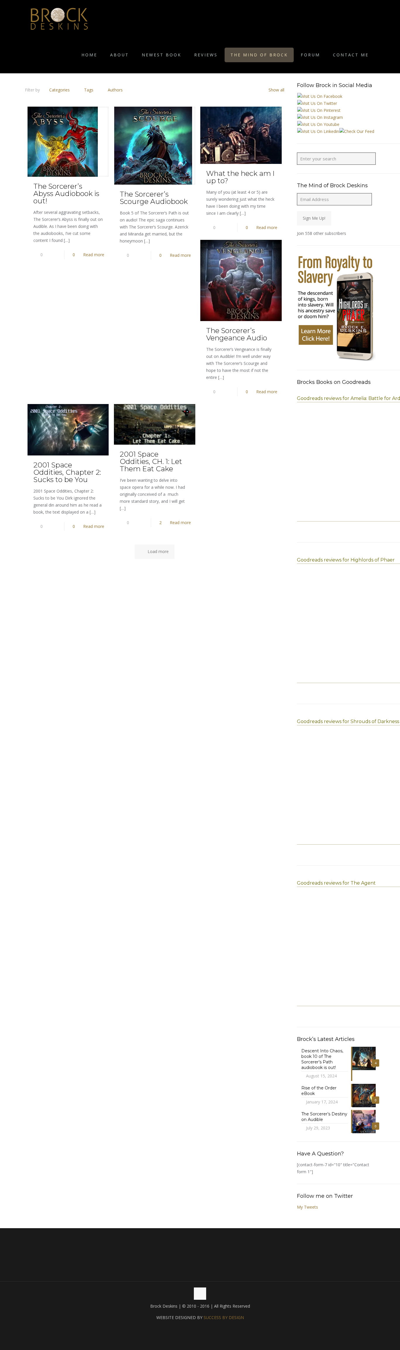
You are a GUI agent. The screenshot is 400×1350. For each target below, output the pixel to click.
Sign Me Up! (314, 218)
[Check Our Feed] (356, 131)
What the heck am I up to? (240, 177)
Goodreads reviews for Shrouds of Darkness (348, 721)
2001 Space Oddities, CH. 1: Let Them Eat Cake (151, 461)
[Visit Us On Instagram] (320, 117)
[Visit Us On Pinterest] (319, 110)
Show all (276, 90)
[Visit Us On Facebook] (319, 96)
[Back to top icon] (200, 1293)
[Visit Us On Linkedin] (318, 131)
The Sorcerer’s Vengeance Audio (236, 334)
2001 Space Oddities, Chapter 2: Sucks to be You (67, 472)
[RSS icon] (206, 1329)
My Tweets (307, 1207)
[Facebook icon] (194, 1329)
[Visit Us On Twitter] (317, 103)
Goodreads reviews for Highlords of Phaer (346, 560)
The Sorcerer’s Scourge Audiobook (154, 198)
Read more (93, 254)
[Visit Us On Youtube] (318, 124)
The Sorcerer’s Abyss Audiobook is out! (66, 193)
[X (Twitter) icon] (200, 1329)
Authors (115, 90)
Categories (59, 90)
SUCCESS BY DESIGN (224, 1317)
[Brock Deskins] (59, 18)
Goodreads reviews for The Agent (336, 883)
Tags (88, 90)
